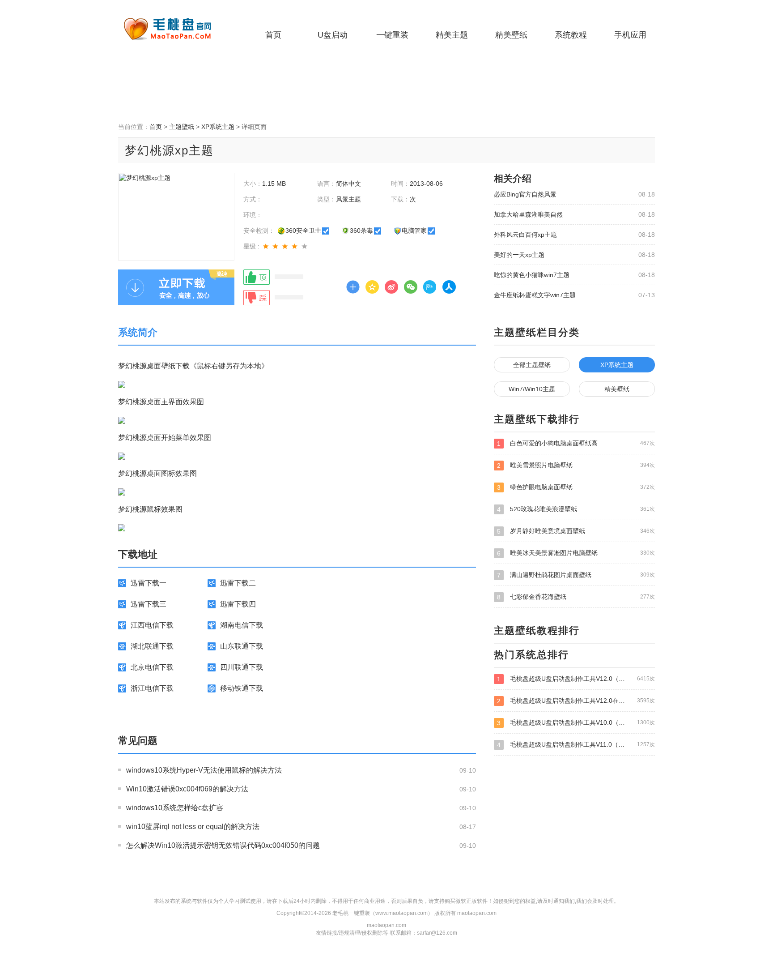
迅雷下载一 (148, 583)
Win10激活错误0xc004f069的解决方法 (187, 789)
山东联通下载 (241, 646)
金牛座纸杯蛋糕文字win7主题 (535, 295)
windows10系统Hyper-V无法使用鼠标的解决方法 (204, 770)
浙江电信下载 (152, 688)
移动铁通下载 (241, 688)
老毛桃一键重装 (174, 29)
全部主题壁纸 (532, 364)
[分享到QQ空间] (372, 287)
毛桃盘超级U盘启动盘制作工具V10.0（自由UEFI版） (576, 723)
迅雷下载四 (238, 604)
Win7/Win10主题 (532, 389)
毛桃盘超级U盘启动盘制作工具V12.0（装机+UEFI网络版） (576, 679)
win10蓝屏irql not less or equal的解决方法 (192, 826)
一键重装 (392, 34)
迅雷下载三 (148, 604)
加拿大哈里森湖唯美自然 (528, 214)
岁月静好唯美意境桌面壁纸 (576, 531)
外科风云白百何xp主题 (525, 234)
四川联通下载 (241, 667)
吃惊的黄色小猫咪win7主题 (531, 274)
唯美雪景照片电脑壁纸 (576, 465)
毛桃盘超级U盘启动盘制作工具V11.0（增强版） (576, 744)
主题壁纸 (181, 126)
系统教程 (571, 34)
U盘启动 (333, 34)
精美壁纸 (511, 34)
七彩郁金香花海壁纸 (576, 597)
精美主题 (452, 34)
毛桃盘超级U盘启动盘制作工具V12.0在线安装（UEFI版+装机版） (576, 701)
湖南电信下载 (241, 625)
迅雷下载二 (238, 583)
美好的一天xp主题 (519, 254)
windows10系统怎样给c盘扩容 (174, 808)
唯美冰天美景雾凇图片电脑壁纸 (576, 553)
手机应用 (630, 34)
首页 (273, 34)
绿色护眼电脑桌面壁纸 (576, 487)
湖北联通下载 (152, 646)
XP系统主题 (217, 126)
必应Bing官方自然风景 (525, 194)
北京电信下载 (152, 667)
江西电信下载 (152, 625)
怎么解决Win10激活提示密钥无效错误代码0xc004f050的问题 (223, 845)
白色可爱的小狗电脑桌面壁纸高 (576, 443)
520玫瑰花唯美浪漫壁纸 (576, 509)
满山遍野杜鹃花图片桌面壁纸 (576, 575)
